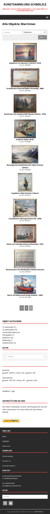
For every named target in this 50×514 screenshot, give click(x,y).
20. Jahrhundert (9, 330)
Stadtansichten (9, 343)
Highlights (5, 441)
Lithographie (8, 335)
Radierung (7, 340)
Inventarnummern (8, 466)
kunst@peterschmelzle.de (11, 486)
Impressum (6, 446)
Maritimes (7, 338)
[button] (46, 17)
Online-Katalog (7, 456)
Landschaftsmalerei (11, 332)
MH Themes (39, 512)
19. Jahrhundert (9, 327)
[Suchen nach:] (12, 33)
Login (13, 391)
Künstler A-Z (6, 461)
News (4, 436)
